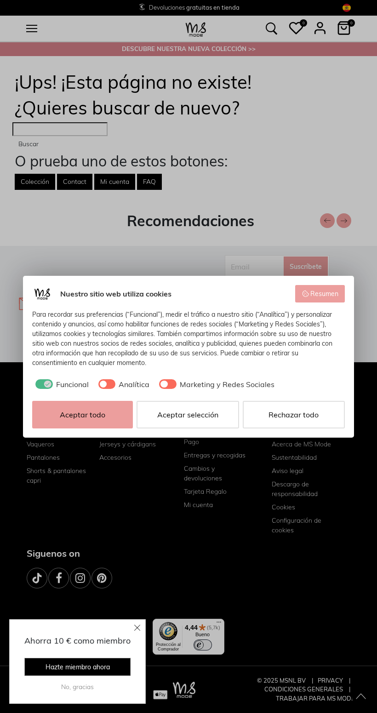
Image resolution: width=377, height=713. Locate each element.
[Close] (137, 627)
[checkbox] (60, 384)
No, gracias (77, 687)
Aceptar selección (187, 414)
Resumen (324, 294)
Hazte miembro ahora (78, 667)
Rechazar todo (293, 414)
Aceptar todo (82, 414)
